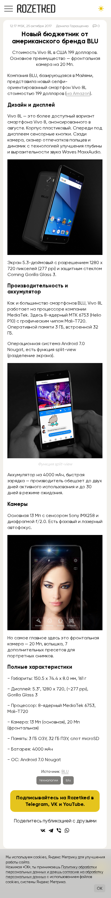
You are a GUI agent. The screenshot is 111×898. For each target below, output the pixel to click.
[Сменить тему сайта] (101, 8)
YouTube (73, 804)
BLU (65, 771)
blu (68, 780)
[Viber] (59, 830)
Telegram (36, 804)
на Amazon (78, 93)
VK (54, 804)
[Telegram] (51, 830)
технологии (48, 780)
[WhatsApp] (66, 830)
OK (99, 888)
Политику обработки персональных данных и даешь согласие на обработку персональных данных (54, 872)
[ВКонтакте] (43, 830)
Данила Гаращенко (72, 26)
